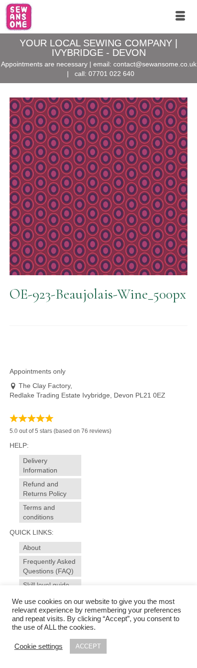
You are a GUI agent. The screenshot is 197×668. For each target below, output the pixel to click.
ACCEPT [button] (88, 646)
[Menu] (180, 16)
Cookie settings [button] (38, 646)
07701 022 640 (111, 73)
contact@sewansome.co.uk (155, 64)
